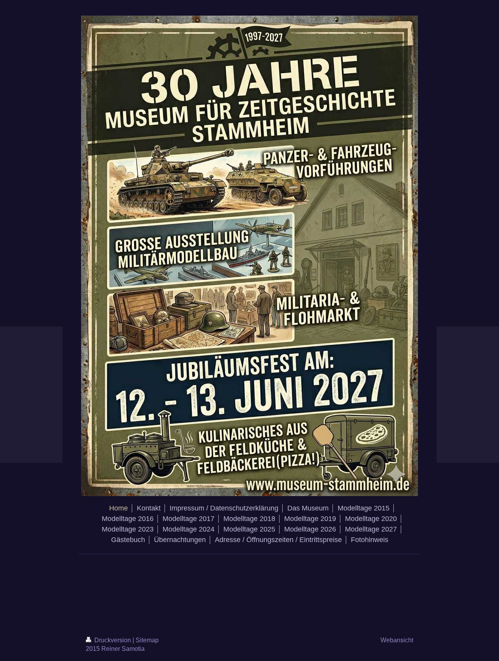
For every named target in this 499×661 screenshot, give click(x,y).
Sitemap (147, 640)
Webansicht (396, 640)
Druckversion (113, 640)
